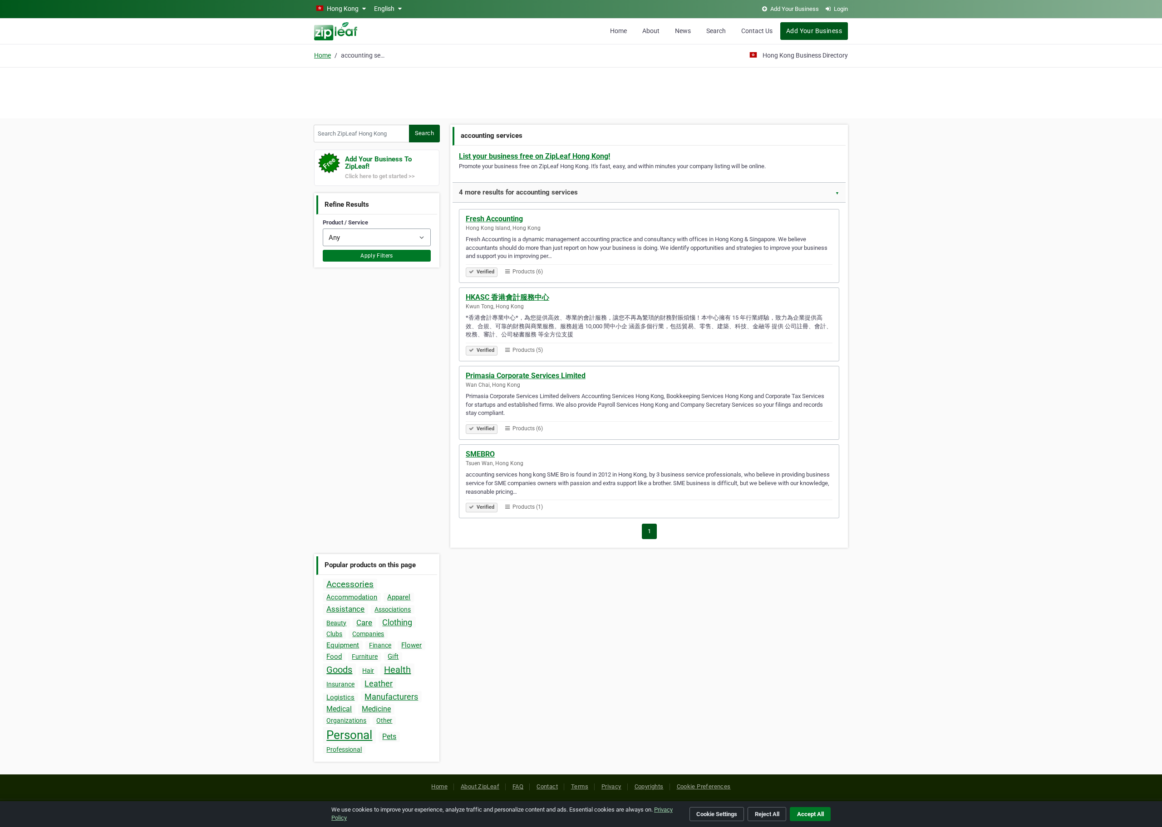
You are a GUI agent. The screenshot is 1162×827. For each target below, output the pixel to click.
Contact (547, 786)
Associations (392, 609)
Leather (378, 683)
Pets (389, 736)
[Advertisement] (581, 91)
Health (397, 669)
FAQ (517, 786)
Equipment (342, 645)
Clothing (397, 622)
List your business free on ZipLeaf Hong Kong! (534, 156)
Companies (368, 633)
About (651, 30)
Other (384, 720)
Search (716, 30)
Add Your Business (814, 30)
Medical (339, 709)
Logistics (340, 697)
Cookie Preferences (704, 786)
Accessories (350, 584)
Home (618, 30)
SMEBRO (480, 454)
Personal (349, 735)
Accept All (810, 814)
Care (364, 622)
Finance (380, 645)
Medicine (376, 709)
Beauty (336, 623)
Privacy (611, 786)
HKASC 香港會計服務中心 (507, 297)
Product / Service (345, 222)
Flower (411, 645)
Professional (344, 749)
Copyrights (649, 786)
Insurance (340, 684)
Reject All (767, 814)
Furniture (365, 656)
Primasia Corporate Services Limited (526, 375)
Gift (393, 656)
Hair (368, 670)
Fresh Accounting (494, 218)
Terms (579, 786)
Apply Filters (376, 256)
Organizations (346, 720)
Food (334, 656)
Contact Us (757, 30)
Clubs (334, 633)
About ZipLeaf (480, 786)
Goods (339, 669)
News (683, 30)
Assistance (345, 608)
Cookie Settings (716, 814)
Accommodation (351, 597)
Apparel (398, 597)
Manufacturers (391, 696)
